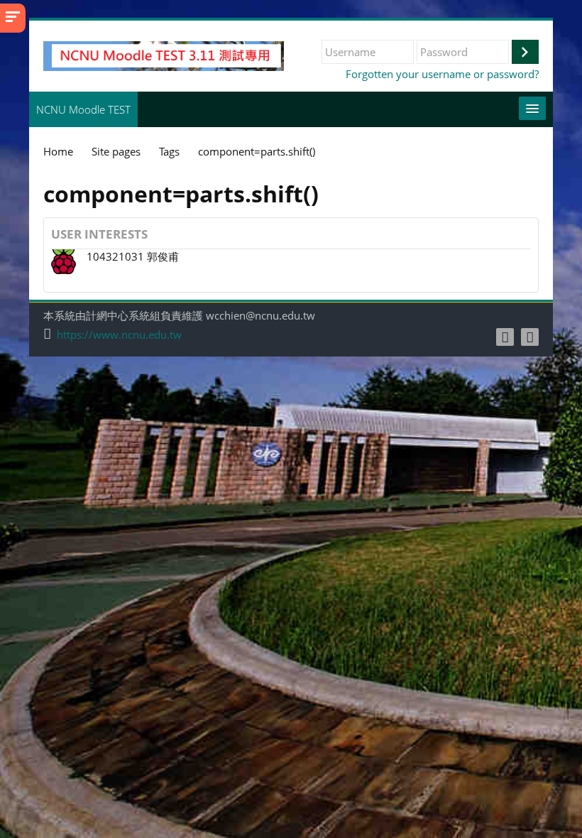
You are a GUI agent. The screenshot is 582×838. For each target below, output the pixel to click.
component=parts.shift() (256, 151)
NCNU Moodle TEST (83, 109)
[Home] (163, 55)
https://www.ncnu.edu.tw (119, 335)
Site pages (116, 151)
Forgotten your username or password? (442, 74)
